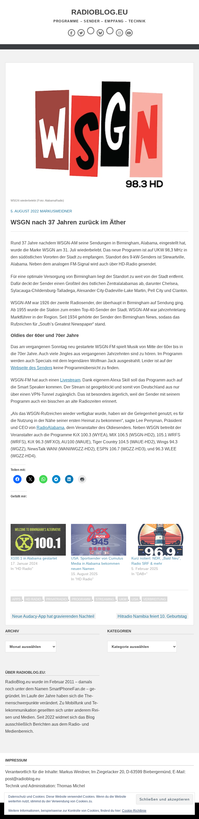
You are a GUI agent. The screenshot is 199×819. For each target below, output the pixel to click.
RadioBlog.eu (99, 12)
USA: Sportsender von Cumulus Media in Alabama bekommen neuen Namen (97, 563)
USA (135, 599)
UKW (122, 599)
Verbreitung (154, 599)
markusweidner (56, 211)
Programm (81, 599)
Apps (16, 599)
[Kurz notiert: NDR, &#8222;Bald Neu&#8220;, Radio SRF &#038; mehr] (159, 540)
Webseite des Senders (31, 368)
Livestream (70, 380)
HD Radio (33, 599)
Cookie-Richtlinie (134, 810)
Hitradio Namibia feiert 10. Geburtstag (152, 616)
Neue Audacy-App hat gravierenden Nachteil (53, 616)
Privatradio (56, 599)
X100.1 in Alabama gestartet (34, 558)
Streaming (105, 599)
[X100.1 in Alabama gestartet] (38, 540)
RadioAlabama (50, 427)
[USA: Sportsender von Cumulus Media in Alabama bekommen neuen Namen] (98, 540)
